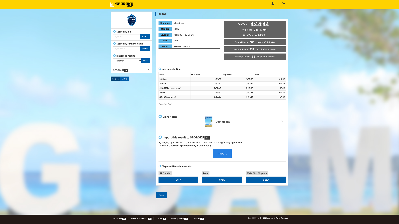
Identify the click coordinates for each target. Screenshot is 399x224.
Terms (161, 218)
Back (161, 195)
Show (178, 179)
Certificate (222, 121)
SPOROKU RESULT (141, 218)
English (115, 79)
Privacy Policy (179, 218)
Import (222, 153)
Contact (198, 218)
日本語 (124, 79)
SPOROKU (120, 70)
